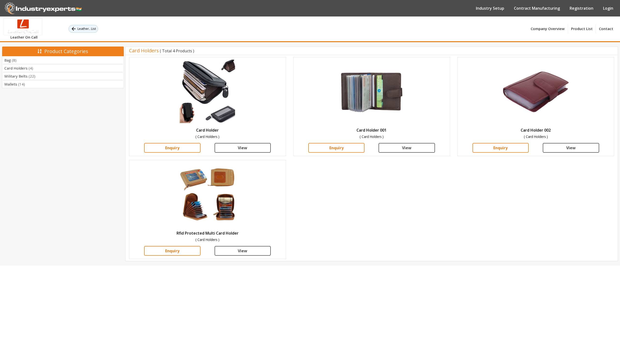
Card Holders (18, 68)
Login (608, 8)
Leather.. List (87, 28)
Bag (10, 60)
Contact (606, 28)
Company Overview (548, 28)
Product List (582, 28)
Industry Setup (490, 8)
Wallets (14, 84)
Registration (581, 8)
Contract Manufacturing (537, 8)
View (242, 148)
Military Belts (19, 76)
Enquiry (172, 148)
